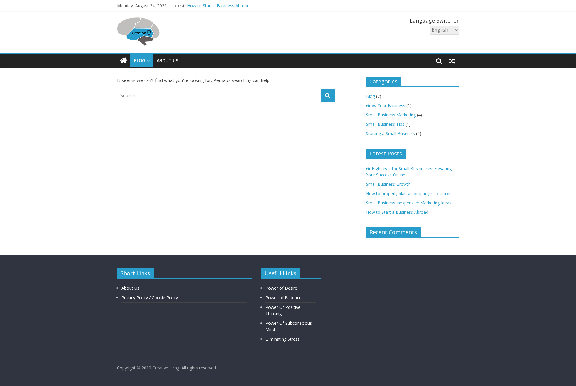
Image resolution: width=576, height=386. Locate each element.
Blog (139, 60)
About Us (167, 60)
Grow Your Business (385, 105)
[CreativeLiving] (123, 60)
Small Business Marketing (391, 115)
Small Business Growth (388, 184)
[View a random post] (452, 60)
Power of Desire (281, 288)
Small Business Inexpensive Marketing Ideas (409, 203)
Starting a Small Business (390, 133)
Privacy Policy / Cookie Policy (150, 297)
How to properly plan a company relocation (408, 193)
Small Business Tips (385, 124)
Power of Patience (284, 297)
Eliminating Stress (283, 339)
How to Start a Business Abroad (218, 6)
